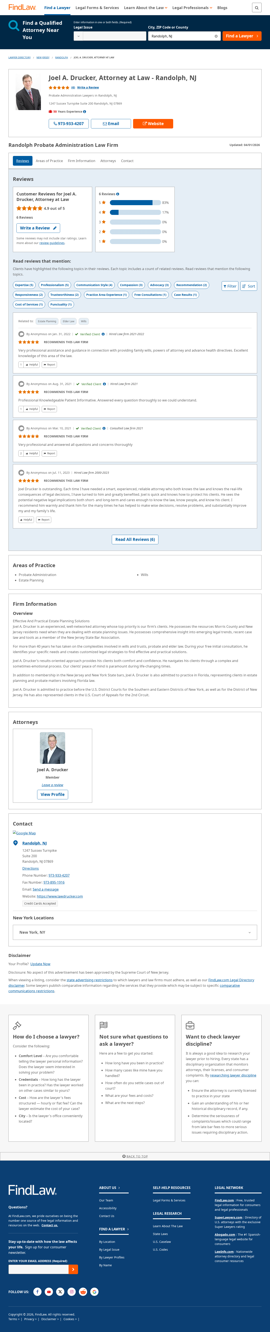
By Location (107, 1242)
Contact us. (50, 1225)
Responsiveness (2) (29, 295)
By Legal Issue (109, 1249)
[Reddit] (83, 1292)
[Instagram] (72, 1292)
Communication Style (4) (94, 285)
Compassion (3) (131, 285)
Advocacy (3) (159, 285)
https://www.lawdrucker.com (60, 896)
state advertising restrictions (90, 980)
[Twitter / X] (60, 1292)
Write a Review (88, 87)
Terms (13, 1319)
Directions (30, 868)
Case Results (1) (185, 295)
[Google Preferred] (94, 1292)
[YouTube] (49, 1292)
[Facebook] (37, 1292)
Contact (127, 160)
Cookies (69, 1319)
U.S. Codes (160, 1249)
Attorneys (108, 160)
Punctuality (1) (61, 304)
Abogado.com (225, 1234)
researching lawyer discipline (233, 1075)
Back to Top (137, 1156)
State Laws (160, 1234)
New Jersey (42, 57)
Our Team (106, 1200)
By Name (105, 1265)
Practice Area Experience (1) (106, 295)
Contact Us (106, 1216)
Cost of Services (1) (29, 304)
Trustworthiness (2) (64, 295)
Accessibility (107, 1208)
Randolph (61, 57)
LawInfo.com (224, 1252)
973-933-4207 (59, 875)
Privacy (29, 1319)
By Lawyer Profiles (111, 1257)
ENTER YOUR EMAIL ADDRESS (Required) (37, 1261)
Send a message (46, 889)
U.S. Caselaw (162, 1242)
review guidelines (52, 243)
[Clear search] (216, 36)
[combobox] (110, 36)
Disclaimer (49, 1319)
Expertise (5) (24, 285)
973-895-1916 (54, 882)
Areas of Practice (49, 160)
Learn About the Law (168, 1226)
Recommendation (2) (191, 285)
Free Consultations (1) (150, 295)
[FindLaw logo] (24, 7)
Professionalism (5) (55, 285)
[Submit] (73, 1269)
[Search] (257, 7)
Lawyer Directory (19, 57)
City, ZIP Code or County (168, 27)
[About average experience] (84, 111)
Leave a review (52, 785)
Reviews (22, 160)
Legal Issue (83, 27)
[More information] (117, 194)
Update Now (40, 964)
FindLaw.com (224, 1200)
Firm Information (81, 160)
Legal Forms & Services (169, 1200)
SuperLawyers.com (228, 1217)
